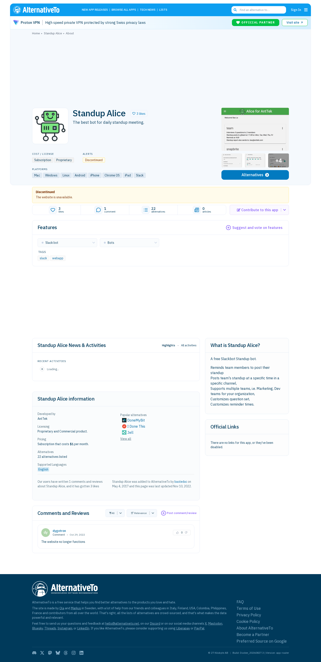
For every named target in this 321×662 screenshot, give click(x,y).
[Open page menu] (306, 10)
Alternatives (252, 174)
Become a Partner (252, 634)
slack (43, 258)
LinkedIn (83, 628)
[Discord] (34, 653)
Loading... (53, 369)
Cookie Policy (248, 621)
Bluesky (37, 628)
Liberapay (183, 628)
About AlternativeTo (254, 628)
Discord (155, 623)
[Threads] (66, 653)
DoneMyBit (136, 420)
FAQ (240, 601)
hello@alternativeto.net (122, 623)
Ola (61, 608)
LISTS (163, 10)
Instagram (64, 628)
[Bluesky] (58, 653)
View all (125, 439)
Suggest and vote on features (257, 227)
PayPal (199, 628)
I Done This (136, 426)
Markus (76, 608)
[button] (138, 113)
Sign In (296, 10)
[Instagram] (73, 653)
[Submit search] (235, 9)
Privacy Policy (248, 614)
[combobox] (258, 10)
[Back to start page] (42, 10)
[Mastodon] (50, 653)
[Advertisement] (160, 70)
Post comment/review (182, 513)
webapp (57, 258)
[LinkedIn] (81, 653)
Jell (130, 432)
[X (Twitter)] (42, 653)
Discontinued (45, 192)
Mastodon (215, 623)
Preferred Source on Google (261, 641)
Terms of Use (248, 608)
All (112, 513)
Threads (50, 628)
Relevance (140, 513)
